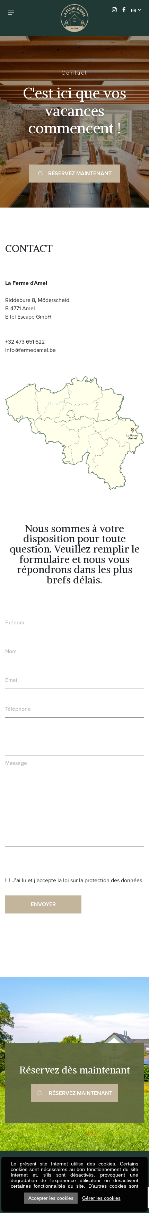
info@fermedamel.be (30, 350)
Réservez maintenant (80, 173)
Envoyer (43, 904)
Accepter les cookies (50, 1198)
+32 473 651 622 (25, 341)
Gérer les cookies (101, 1198)
